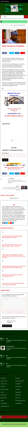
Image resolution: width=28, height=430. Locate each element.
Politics (2, 397)
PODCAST (17, 395)
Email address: (5, 153)
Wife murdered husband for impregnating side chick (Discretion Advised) (17, 181)
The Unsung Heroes (19, 400)
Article (2, 378)
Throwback (3, 403)
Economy (3, 381)
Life (1, 392)
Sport (16, 397)
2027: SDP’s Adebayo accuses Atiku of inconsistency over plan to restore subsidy (13, 136)
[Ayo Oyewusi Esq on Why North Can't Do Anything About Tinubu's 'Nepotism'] (3, 348)
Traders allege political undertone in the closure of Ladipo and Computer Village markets (14, 266)
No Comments (5, 49)
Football (17, 383)
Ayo (7, 48)
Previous (11, 178)
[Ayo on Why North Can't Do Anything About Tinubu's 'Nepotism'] (3, 339)
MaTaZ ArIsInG (6, 55)
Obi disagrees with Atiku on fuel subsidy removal (13, 133)
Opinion (2, 395)
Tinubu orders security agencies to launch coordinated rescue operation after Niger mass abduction (13, 256)
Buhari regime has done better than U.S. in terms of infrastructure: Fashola (11, 189)
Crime (16, 378)
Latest (16, 389)
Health (2, 386)
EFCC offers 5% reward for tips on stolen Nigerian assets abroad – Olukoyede (13, 130)
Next (17, 186)
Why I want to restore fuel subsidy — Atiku (13, 139)
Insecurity (17, 386)
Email (25, 49)
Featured (2, 383)
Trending (17, 403)
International (3, 389)
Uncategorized (4, 406)
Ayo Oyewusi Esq (10, 346)
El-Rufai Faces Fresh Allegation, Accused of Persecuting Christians (12, 275)
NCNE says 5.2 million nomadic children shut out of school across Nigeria (13, 284)
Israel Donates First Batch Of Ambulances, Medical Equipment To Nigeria (13, 127)
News (20, 48)
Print (21, 49)
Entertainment (18, 381)
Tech (2, 400)
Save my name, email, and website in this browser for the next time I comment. (14, 317)
